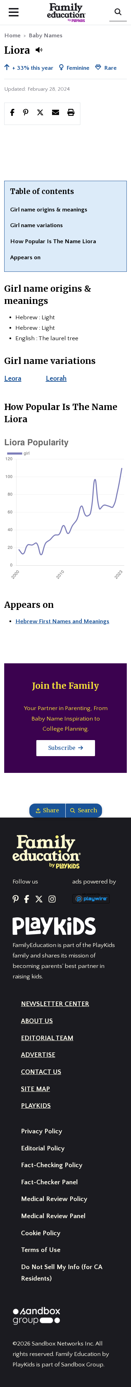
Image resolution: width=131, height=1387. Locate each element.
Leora (12, 378)
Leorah (56, 378)
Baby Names (46, 35)
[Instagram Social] (52, 899)
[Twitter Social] (39, 899)
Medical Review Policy (54, 1199)
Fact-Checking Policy (51, 1165)
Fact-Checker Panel (49, 1182)
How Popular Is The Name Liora (53, 241)
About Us (37, 1021)
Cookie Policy (40, 1233)
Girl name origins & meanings (48, 209)
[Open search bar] (118, 12)
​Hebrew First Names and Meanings (62, 621)
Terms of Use (40, 1250)
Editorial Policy (43, 1148)
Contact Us (41, 1072)
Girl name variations (36, 225)
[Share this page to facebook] (12, 113)
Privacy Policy (41, 1131)
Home (12, 35)
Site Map (35, 1089)
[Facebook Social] (26, 899)
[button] (38, 50)
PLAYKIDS (36, 1106)
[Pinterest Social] (16, 899)
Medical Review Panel (53, 1216)
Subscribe (62, 747)
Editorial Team (47, 1038)
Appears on (25, 257)
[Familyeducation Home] (47, 851)
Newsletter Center (55, 1004)
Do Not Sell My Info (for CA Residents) (61, 1272)
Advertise (38, 1055)
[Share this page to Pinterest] (25, 113)
